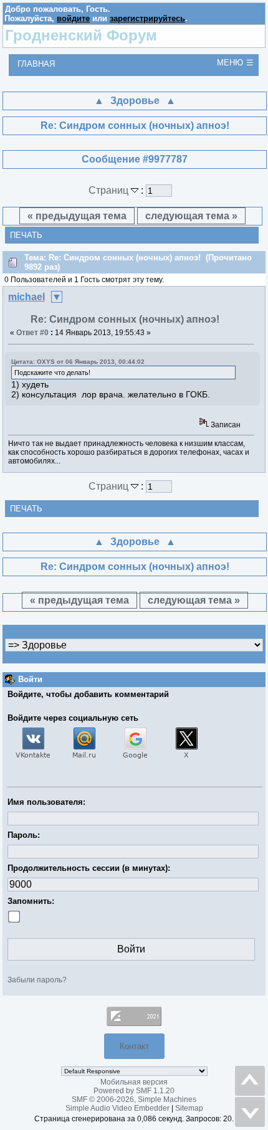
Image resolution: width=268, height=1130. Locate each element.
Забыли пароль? (37, 980)
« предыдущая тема (77, 216)
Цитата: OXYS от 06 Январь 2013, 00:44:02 (78, 361)
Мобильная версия (134, 1082)
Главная (36, 64)
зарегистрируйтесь (147, 18)
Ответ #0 (32, 332)
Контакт (134, 1046)
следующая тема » (191, 216)
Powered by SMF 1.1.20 (134, 1090)
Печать (26, 235)
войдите (73, 18)
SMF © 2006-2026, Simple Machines (134, 1099)
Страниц (110, 190)
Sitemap (189, 1108)
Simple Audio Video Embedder (117, 1108)
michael (26, 297)
